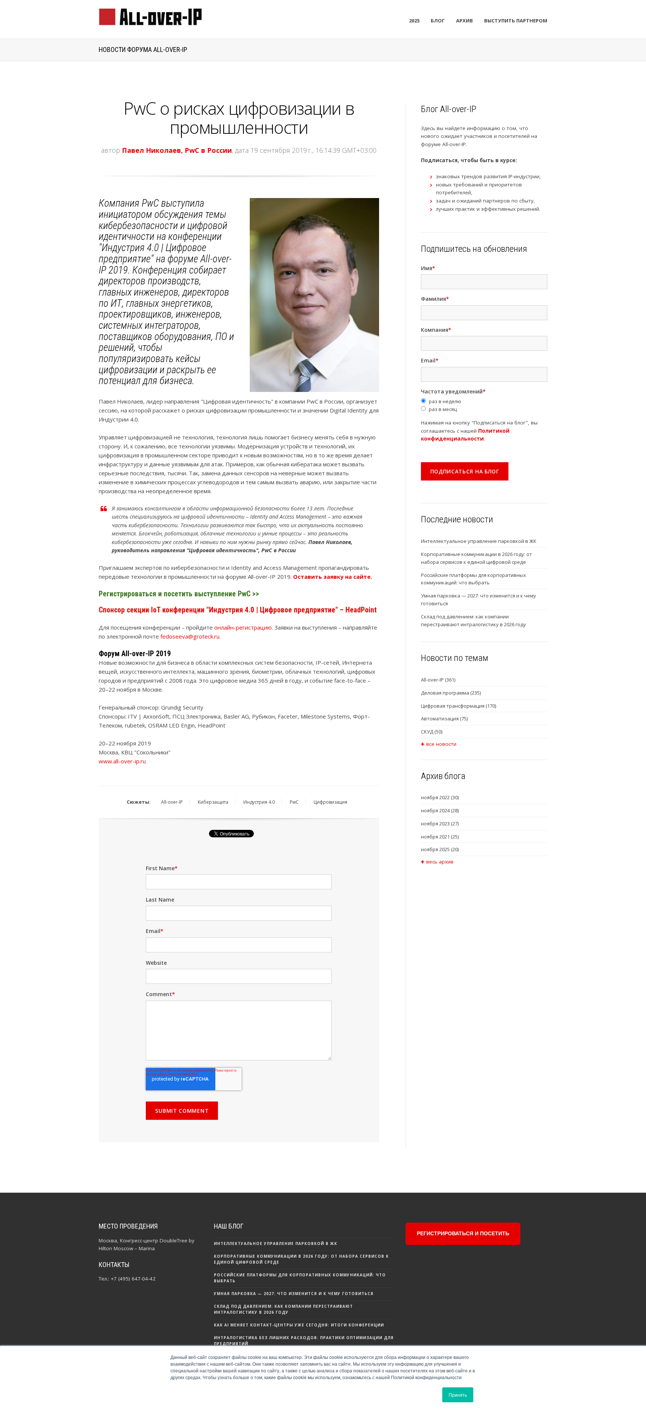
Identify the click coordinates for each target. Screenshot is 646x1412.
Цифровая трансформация (458, 705)
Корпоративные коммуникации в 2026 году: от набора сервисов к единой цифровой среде (476, 558)
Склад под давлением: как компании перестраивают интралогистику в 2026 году (473, 620)
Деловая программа (451, 692)
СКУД (431, 731)
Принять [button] (458, 1394)
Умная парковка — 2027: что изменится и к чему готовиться (478, 599)
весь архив (439, 861)
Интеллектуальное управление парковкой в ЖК (478, 541)
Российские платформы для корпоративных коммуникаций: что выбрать (473, 579)
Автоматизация (444, 718)
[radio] (484, 401)
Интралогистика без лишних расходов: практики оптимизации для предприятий (304, 1340)
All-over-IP (172, 802)
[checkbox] (484, 405)
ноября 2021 (440, 836)
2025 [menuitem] (414, 20)
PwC (294, 802)
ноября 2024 (440, 810)
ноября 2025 (440, 849)
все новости (441, 744)
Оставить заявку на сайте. (332, 576)
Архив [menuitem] (464, 20)
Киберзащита (213, 802)
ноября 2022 (440, 797)
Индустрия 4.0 (259, 802)
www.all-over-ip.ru (122, 761)
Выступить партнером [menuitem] (515, 20)
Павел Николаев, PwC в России (177, 150)
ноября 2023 (440, 823)
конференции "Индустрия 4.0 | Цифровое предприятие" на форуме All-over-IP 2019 (165, 253)
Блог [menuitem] (438, 20)
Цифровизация (330, 802)
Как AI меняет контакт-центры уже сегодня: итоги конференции (299, 1325)
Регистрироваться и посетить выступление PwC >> (179, 594)
